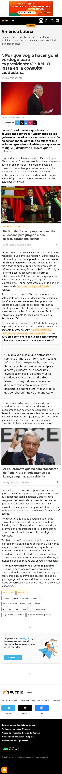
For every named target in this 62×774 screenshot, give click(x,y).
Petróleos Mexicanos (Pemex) (39, 615)
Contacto (26, 729)
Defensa (56, 700)
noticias (21, 615)
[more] (57, 244)
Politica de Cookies (31, 733)
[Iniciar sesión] (46, 20)
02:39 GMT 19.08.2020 (11, 78)
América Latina (12, 226)
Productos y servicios (11, 729)
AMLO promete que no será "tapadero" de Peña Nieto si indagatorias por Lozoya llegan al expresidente (30, 472)
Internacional (23, 593)
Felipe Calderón (9, 615)
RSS (33, 736)
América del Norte (10, 604)
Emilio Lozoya (25, 604)
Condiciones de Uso (26, 725)
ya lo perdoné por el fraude (33, 286)
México (37, 604)
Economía (43, 700)
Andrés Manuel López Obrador (14, 609)
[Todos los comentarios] (4, 770)
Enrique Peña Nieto (37, 609)
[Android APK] (10, 749)
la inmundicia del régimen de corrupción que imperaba (26, 331)
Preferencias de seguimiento (14, 740)
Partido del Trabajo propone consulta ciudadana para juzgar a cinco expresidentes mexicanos (29, 235)
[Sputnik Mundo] (8, 21)
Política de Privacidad (11, 733)
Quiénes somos (8, 725)
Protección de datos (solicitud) (15, 736)
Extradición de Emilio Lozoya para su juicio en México (23, 598)
